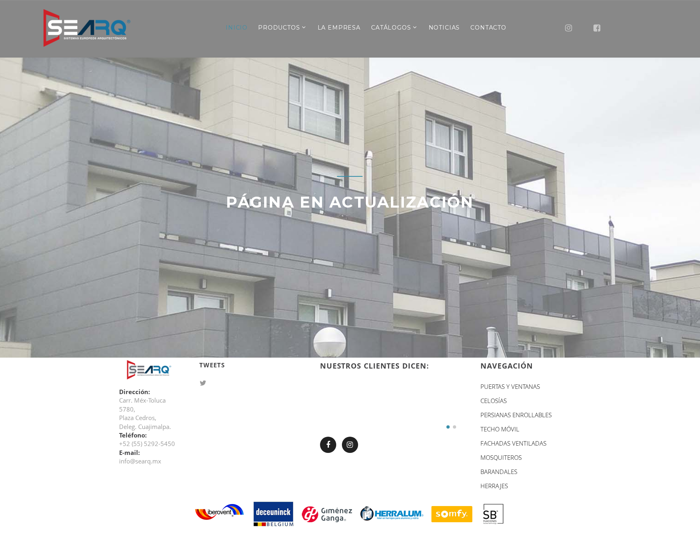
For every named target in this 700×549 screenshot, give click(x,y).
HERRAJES (494, 486)
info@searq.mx (140, 461)
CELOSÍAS (493, 401)
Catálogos (391, 27)
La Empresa (339, 27)
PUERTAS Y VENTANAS (510, 386)
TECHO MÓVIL (499, 429)
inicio (237, 27)
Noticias (444, 27)
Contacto (488, 27)
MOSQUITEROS (501, 457)
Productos (279, 27)
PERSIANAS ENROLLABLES (516, 415)
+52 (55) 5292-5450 (147, 444)
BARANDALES (498, 472)
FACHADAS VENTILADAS (513, 443)
